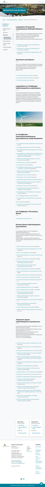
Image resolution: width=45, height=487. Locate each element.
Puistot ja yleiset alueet (6, 44)
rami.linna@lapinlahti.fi (23, 427)
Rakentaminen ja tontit (6, 29)
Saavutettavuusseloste (16, 485)
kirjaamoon (29, 451)
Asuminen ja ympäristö (12, 19)
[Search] (40, 2)
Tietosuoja (24, 485)
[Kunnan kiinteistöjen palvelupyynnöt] (39, 470)
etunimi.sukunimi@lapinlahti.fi (18, 463)
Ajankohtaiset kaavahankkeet (7, 38)
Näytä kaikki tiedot (22, 433)
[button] (41, 484)
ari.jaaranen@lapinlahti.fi (37, 427)
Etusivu (4, 19)
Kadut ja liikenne (6, 41)
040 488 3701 (21, 425)
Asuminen (5, 32)
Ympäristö (5, 49)
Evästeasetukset (30, 485)
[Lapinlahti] (5, 2)
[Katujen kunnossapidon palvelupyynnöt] (39, 464)
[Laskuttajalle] (39, 448)
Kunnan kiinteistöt (7, 47)
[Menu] (42, 2)
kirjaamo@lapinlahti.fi (16, 460)
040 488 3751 (35, 425)
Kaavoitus (20, 19)
